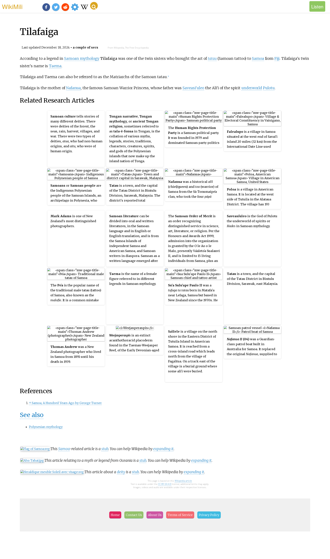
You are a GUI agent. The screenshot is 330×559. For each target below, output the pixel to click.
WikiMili (12, 6)
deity (121, 472)
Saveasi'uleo (193, 88)
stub (104, 448)
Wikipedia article (183, 480)
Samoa (258, 58)
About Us (155, 515)
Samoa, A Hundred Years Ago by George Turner (67, 403)
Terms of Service (180, 515)
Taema (55, 66)
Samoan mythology (81, 58)
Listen (317, 6)
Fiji (277, 58)
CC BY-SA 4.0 (164, 484)
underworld (251, 88)
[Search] (94, 6)
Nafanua (73, 88)
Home (115, 515)
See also (32, 415)
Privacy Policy (209, 515)
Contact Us (134, 515)
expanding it (163, 448)
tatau (212, 58)
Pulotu (269, 88)
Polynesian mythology (46, 427)
